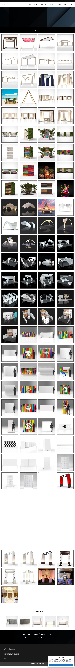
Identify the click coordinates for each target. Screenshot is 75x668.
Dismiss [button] (34, 666)
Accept (61, 665)
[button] (72, 657)
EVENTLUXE (9, 648)
